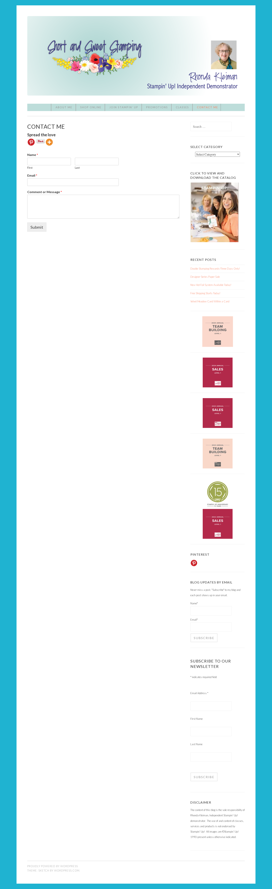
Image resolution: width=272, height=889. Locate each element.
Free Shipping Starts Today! (205, 293)
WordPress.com (66, 870)
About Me (64, 107)
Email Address (199, 693)
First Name (196, 718)
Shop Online (90, 107)
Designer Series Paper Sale (205, 276)
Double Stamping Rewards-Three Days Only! (215, 268)
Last (77, 167)
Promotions (157, 107)
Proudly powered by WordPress (52, 866)
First (29, 167)
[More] (49, 142)
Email (32, 175)
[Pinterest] (31, 142)
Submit (36, 227)
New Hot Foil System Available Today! (210, 284)
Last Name (196, 744)
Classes (182, 107)
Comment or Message (44, 192)
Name (32, 155)
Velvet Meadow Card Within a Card (209, 301)
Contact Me (207, 107)
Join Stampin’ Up (123, 107)
